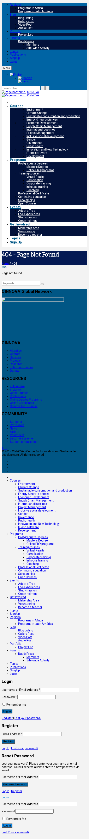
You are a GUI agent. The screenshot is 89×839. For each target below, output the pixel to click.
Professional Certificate (33, 193)
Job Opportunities (21, 367)
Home (6, 263)
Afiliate (14, 431)
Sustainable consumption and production (53, 116)
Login (13, 61)
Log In (5, 748)
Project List (25, 34)
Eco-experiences (29, 214)
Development (35, 156)
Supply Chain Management (44, 126)
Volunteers (17, 435)
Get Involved (20, 224)
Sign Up (16, 242)
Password (9, 697)
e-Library (16, 389)
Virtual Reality (35, 176)
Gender (31, 139)
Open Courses (27, 203)
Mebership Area (28, 228)
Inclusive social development (45, 136)
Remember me (16, 704)
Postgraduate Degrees (33, 163)
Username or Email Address (21, 689)
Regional (15, 4)
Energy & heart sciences (42, 119)
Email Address (12, 734)
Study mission (27, 217)
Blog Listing (25, 18)
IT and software (36, 152)
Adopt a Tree (26, 210)
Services (15, 357)
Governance (34, 142)
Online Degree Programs (26, 399)
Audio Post (25, 28)
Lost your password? (27, 718)
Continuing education (32, 196)
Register (7, 718)
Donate (14, 370)
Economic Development (42, 122)
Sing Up (15, 58)
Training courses (29, 173)
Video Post (25, 24)
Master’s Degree (37, 166)
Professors (17, 425)
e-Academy (17, 386)
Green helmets (27, 220)
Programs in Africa (30, 8)
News (13, 428)
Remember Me (16, 818)
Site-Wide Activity (37, 48)
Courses (16, 106)
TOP (4, 448)
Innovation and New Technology (47, 149)
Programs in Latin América (35, 11)
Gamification (34, 180)
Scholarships (26, 200)
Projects (15, 360)
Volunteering (26, 231)
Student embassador (24, 441)
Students (16, 421)
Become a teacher (30, 234)
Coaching (32, 190)
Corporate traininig (38, 183)
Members (32, 44)
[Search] (42, 284)
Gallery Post (26, 21)
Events (15, 207)
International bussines (40, 129)
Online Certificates (22, 403)
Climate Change (36, 113)
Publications (18, 54)
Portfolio (15, 31)
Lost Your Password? (15, 832)
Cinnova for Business (23, 406)
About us (16, 350)
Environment (34, 109)
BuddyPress (26, 41)
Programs (18, 160)
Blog (13, 14)
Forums (15, 38)
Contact (15, 354)
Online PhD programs (40, 170)
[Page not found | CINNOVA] (20, 92)
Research (16, 364)
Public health (34, 146)
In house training (37, 186)
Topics (14, 51)
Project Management (40, 132)
